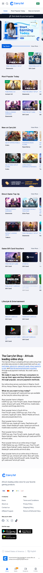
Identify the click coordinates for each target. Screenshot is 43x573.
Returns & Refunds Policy (32, 511)
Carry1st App (21, 557)
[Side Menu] (3, 3)
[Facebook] (3, 520)
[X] (7, 520)
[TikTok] (16, 520)
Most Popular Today (18, 11)
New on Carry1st (34, 11)
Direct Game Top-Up (11, 194)
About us (5, 504)
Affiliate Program (7, 511)
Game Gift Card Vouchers (13, 248)
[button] (7, 568)
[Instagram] (12, 520)
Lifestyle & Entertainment (13, 301)
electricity (13, 366)
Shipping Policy (28, 507)
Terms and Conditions (31, 500)
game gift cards (23, 366)
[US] (37, 3)
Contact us (6, 507)
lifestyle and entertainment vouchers (23, 368)
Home (5, 11)
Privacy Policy (27, 504)
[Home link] (17, 3)
